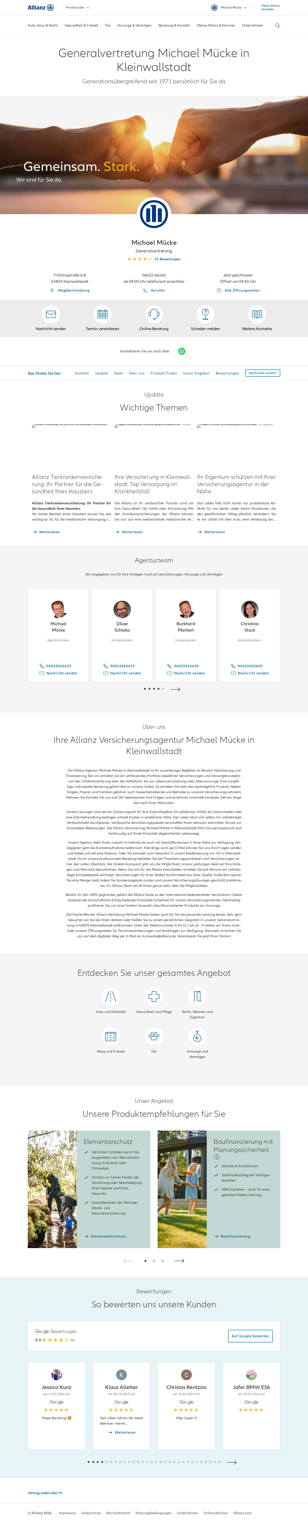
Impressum (67, 1513)
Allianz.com (242, 1513)
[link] (154, 318)
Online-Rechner (216, 1513)
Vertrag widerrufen (43, 1493)
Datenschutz (91, 1513)
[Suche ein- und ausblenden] (277, 25)
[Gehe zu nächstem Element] (176, 689)
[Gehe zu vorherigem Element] (131, 689)
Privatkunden (75, 7)
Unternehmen (187, 1513)
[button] (154, 214)
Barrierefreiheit (118, 1513)
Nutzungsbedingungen (153, 1513)
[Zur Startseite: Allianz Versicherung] (41, 7)
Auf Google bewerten (250, 1336)
